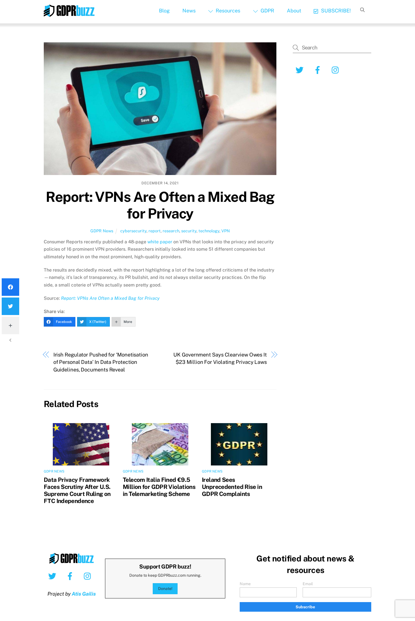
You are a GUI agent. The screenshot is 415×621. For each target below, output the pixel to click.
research (171, 230)
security (188, 230)
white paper (159, 241)
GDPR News (101, 230)
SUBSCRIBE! (335, 11)
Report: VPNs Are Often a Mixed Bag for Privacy (160, 205)
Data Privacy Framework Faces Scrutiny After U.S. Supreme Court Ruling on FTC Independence (77, 490)
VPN (225, 230)
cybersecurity (133, 230)
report (154, 230)
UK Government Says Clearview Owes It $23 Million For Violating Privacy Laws (220, 358)
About (294, 11)
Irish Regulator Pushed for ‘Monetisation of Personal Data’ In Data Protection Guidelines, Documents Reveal (100, 362)
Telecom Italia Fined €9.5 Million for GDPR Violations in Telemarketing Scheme (159, 486)
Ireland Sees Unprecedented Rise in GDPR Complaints (232, 486)
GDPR (266, 11)
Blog (164, 11)
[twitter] (53, 576)
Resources (227, 11)
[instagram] (89, 576)
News (189, 11)
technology (208, 230)
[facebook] (71, 576)
